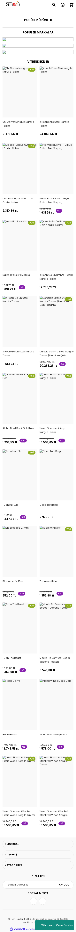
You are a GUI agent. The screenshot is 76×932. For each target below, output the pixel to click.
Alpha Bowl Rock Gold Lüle (18, 428)
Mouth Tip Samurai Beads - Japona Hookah (56, 659)
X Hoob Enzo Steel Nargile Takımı (54, 123)
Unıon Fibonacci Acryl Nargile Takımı (52, 430)
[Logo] (13, 5)
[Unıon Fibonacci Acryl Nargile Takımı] (57, 398)
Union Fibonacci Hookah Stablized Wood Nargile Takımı (54, 813)
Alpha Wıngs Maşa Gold (54, 734)
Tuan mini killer (48, 581)
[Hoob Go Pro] (20, 704)
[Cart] (71, 5)
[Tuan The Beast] (20, 628)
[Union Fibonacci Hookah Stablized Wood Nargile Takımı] (57, 781)
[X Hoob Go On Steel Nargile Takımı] (20, 321)
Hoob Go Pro (10, 734)
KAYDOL (64, 884)
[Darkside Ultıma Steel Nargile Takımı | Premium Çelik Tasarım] (57, 321)
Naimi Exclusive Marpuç (17, 275)
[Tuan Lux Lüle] (20, 474)
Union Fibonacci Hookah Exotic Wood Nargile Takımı (19, 813)
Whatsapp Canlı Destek (57, 925)
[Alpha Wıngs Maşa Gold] (57, 704)
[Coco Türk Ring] (57, 474)
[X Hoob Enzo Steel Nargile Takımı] (57, 92)
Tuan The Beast (12, 658)
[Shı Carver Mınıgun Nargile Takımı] (20, 92)
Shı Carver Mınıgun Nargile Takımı (18, 123)
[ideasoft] (17, 929)
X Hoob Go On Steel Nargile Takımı (18, 353)
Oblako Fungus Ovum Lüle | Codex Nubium (18, 200)
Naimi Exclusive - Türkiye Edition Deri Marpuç (54, 200)
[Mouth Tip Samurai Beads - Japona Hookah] (57, 628)
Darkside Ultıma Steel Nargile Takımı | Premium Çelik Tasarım (56, 353)
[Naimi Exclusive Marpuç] (20, 245)
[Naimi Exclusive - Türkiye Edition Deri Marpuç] (57, 168)
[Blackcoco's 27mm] (20, 551)
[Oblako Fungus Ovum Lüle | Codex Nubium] (20, 168)
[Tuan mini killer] (57, 551)
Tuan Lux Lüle (10, 504)
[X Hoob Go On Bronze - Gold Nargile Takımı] (57, 245)
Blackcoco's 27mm (14, 581)
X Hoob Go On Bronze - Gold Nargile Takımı (56, 276)
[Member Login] (63, 5)
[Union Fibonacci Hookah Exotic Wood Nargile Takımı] (20, 781)
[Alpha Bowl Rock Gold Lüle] (20, 398)
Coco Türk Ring (49, 504)
